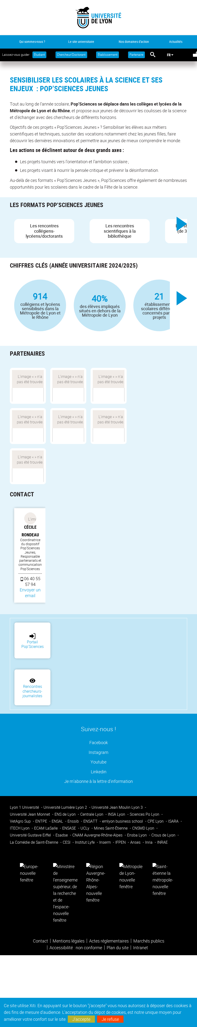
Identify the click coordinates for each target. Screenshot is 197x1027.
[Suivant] (182, 224)
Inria (149, 842)
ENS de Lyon (66, 814)
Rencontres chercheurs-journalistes (32, 691)
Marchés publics (148, 941)
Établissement (107, 55)
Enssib (74, 821)
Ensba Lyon (137, 835)
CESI (67, 842)
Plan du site (118, 947)
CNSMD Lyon (143, 828)
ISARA (173, 821)
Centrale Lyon (92, 814)
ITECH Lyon (20, 828)
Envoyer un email (30, 592)
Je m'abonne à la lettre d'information (98, 781)
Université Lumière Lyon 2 (65, 807)
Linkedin (98, 771)
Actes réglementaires (109, 941)
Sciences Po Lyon (145, 814)
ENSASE (69, 828)
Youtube (98, 762)
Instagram (98, 752)
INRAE (162, 842)
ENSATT (90, 821)
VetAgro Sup (21, 821)
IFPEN (121, 842)
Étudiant (39, 55)
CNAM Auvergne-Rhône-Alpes (97, 835)
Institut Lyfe (85, 842)
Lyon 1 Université (25, 807)
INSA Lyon (117, 814)
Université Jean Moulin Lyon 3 (118, 807)
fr (169, 54)
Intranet (140, 947)
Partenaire (136, 55)
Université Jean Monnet (30, 814)
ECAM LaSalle (46, 828)
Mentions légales (69, 941)
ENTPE (41, 821)
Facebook (98, 742)
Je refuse (110, 1019)
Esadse (62, 835)
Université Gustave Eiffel (31, 835)
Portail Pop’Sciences (32, 644)
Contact (40, 941)
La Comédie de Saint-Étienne (34, 842)
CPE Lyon (156, 821)
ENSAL (58, 821)
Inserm (105, 842)
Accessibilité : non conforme (75, 947)
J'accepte (81, 1019)
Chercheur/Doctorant (71, 55)
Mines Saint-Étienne (111, 828)
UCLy (85, 828)
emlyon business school (123, 821)
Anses (136, 842)
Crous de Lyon (163, 835)
